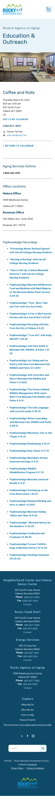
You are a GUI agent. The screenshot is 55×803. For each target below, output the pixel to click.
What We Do (27, 704)
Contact (27, 604)
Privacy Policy (17, 768)
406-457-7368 (31, 680)
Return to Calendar (19, 145)
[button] (48, 9)
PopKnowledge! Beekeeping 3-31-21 (30, 443)
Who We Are (27, 709)
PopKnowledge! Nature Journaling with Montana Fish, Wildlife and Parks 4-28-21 (30, 422)
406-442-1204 (30, 656)
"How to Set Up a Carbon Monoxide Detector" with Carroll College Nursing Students (29, 274)
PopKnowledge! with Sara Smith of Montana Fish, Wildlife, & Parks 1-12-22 (30, 350)
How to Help (27, 715)
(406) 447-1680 (31, 597)
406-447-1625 (31, 653)
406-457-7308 (31, 625)
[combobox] (23, 748)
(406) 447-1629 (30, 600)
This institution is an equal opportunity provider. (27, 725)
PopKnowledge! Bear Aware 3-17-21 (29, 450)
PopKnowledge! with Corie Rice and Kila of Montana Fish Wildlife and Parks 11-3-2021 (29, 379)
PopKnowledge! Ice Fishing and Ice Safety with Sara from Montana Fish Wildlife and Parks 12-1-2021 (30, 364)
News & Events (27, 720)
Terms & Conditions (35, 768)
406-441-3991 (30, 684)
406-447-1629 (30, 628)
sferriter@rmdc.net (16, 135)
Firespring (32, 764)
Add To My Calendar (15, 119)
